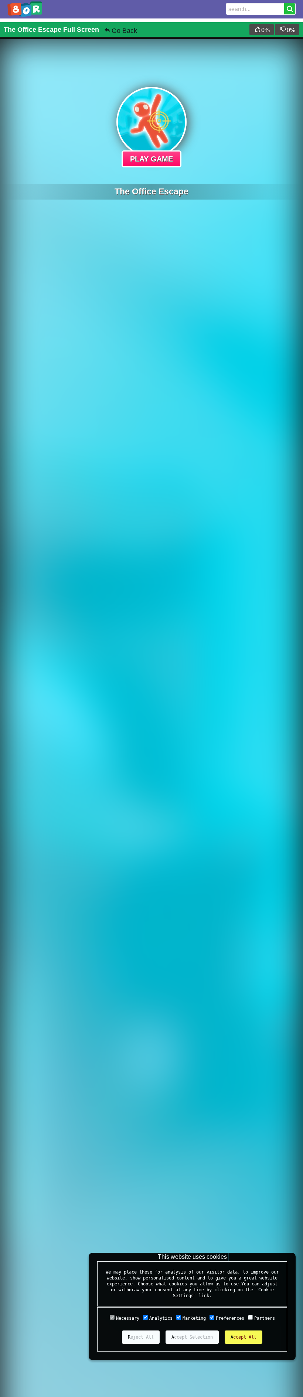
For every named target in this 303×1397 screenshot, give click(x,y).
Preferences (230, 1318)
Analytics (161, 1318)
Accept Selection (192, 1337)
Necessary (127, 1318)
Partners (264, 1318)
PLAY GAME (151, 159)
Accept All (243, 1337)
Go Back (124, 30)
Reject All (141, 1337)
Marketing (194, 1318)
